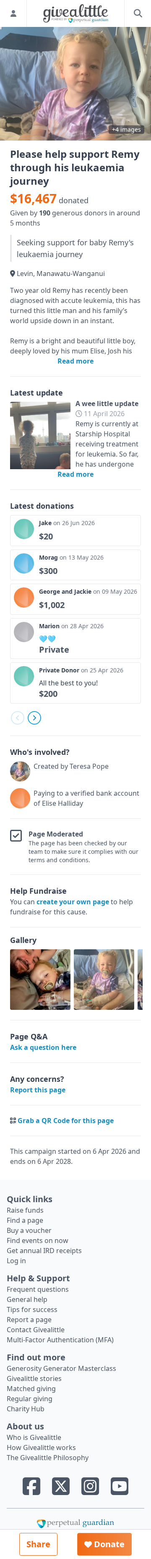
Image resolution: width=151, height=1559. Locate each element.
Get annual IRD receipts (44, 1250)
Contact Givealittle (36, 1329)
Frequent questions (38, 1289)
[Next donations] (34, 717)
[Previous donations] (17, 717)
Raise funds (25, 1210)
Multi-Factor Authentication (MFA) (60, 1339)
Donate (108, 1544)
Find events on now (37, 1240)
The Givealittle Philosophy (48, 1457)
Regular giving (29, 1398)
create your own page (72, 901)
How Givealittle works (41, 1447)
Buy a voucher (29, 1230)
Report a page (29, 1319)
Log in (16, 1260)
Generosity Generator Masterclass (61, 1368)
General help (27, 1299)
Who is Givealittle (34, 1437)
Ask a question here (43, 1047)
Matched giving (31, 1388)
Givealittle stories (34, 1378)
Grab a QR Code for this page (66, 1120)
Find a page (25, 1220)
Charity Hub (25, 1408)
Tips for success (32, 1309)
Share (38, 1544)
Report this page (37, 1089)
